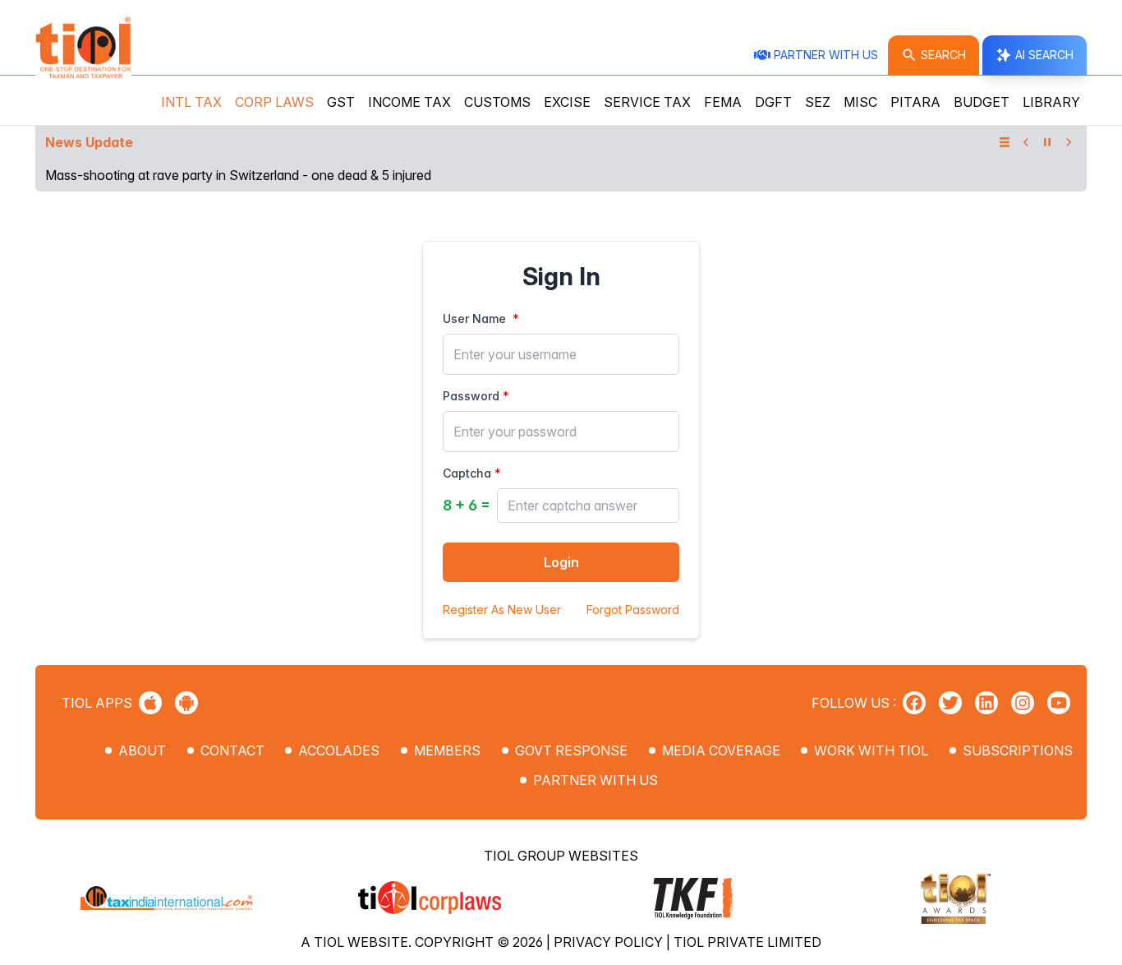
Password (471, 396)
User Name (474, 319)
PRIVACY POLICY (610, 942)
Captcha (467, 473)
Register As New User (502, 609)
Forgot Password (632, 609)
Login (561, 562)
